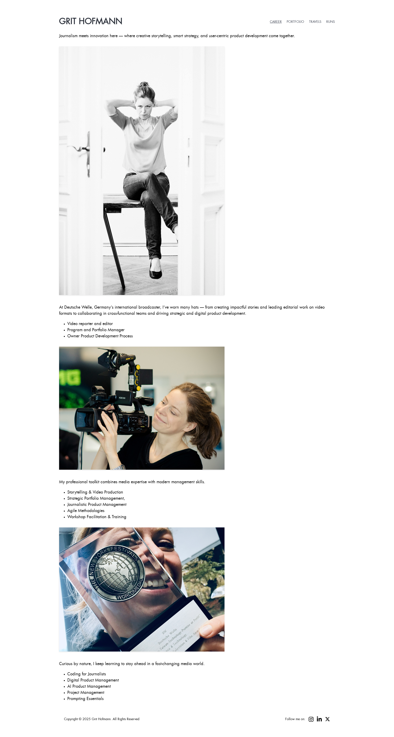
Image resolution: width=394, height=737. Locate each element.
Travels (315, 21)
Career (276, 21)
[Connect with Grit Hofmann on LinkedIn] (319, 719)
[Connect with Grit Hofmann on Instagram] (311, 719)
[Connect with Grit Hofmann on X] (327, 719)
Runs (330, 21)
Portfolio (295, 21)
